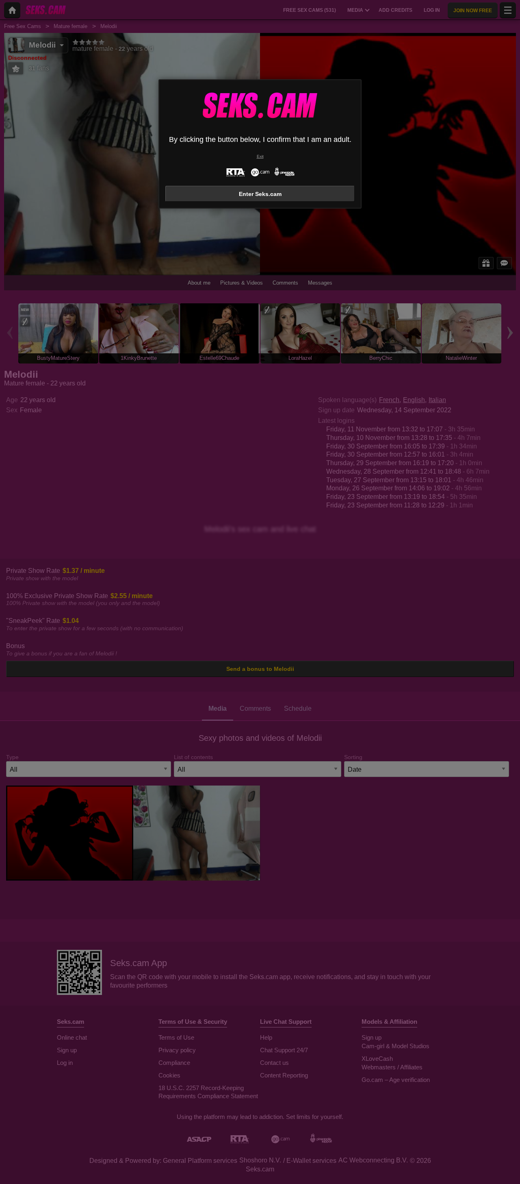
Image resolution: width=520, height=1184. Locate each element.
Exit (260, 156)
